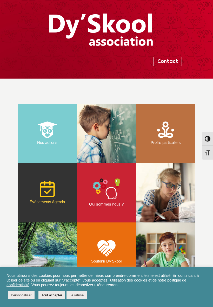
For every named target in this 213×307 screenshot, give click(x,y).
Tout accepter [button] (52, 295)
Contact (167, 61)
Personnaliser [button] (21, 295)
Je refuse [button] (77, 295)
